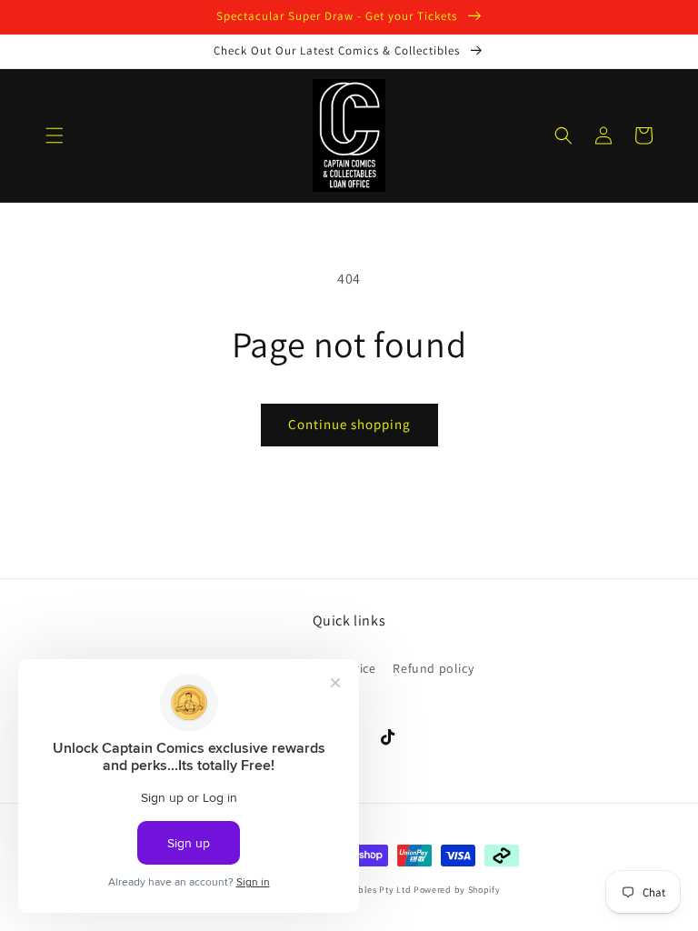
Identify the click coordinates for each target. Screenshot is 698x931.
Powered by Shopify (457, 890)
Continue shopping (349, 424)
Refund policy (433, 668)
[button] (55, 135)
